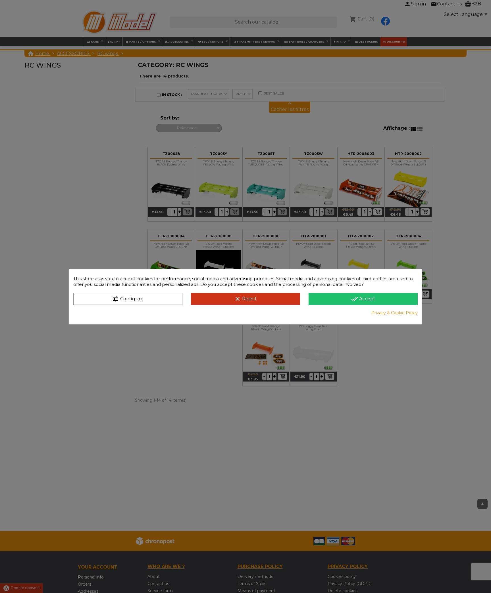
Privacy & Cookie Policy (394, 312)
